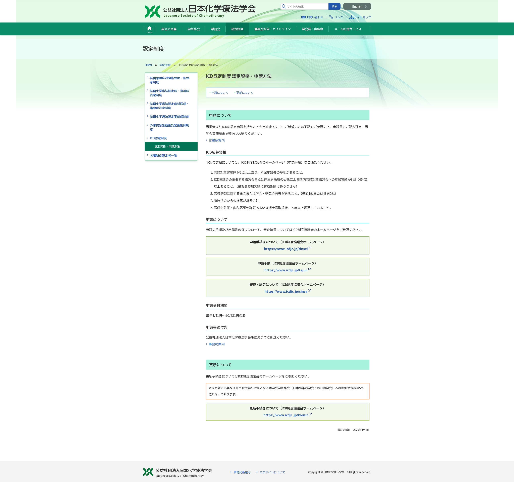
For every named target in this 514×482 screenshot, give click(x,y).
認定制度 (237, 29)
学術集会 (194, 29)
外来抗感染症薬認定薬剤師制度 (169, 127)
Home (149, 32)
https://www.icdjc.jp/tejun (286, 270)
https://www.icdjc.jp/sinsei (286, 248)
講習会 (215, 29)
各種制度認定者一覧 (163, 155)
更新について (244, 92)
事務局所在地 (242, 472)
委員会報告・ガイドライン (273, 29)
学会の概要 (168, 29)
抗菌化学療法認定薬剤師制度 (169, 116)
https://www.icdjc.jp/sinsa (286, 291)
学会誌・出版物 (312, 29)
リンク (339, 17)
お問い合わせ (314, 17)
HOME (149, 65)
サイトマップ (362, 17)
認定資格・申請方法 (167, 146)
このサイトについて (272, 472)
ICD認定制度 (158, 138)
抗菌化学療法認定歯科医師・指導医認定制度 (169, 106)
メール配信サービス (347, 29)
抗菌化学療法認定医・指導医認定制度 (169, 93)
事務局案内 (217, 140)
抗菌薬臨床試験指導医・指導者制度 (169, 80)
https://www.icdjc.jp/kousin (285, 414)
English (357, 6)
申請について (219, 92)
